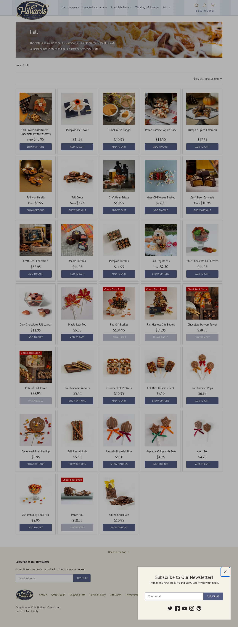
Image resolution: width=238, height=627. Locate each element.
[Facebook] (177, 608)
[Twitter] (170, 608)
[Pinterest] (199, 608)
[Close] (225, 572)
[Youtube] (184, 608)
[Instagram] (191, 608)
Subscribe (213, 596)
